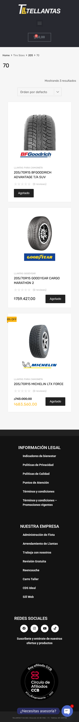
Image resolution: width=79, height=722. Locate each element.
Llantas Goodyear (25, 273)
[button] (39, 23)
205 (30, 55)
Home (6, 55)
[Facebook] (24, 628)
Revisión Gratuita (34, 561)
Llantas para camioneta (28, 167)
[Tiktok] (55, 628)
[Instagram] (34, 628)
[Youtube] (44, 628)
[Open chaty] (67, 711)
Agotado (23, 193)
